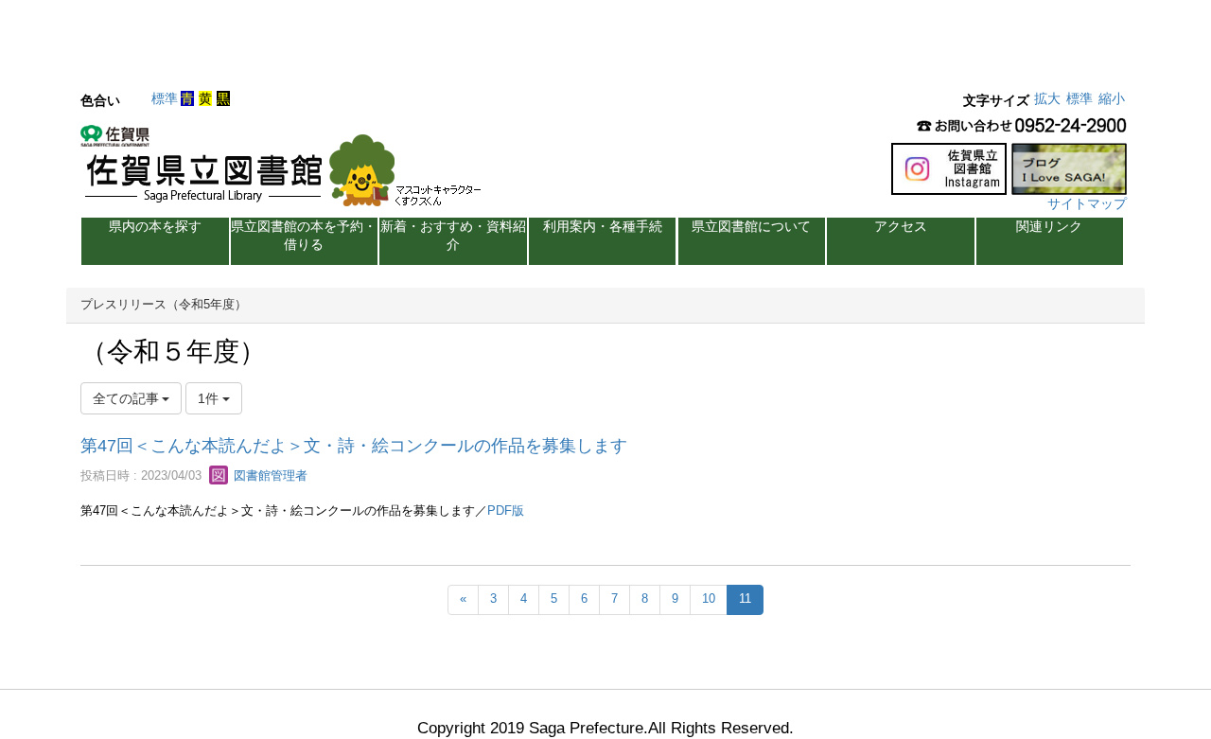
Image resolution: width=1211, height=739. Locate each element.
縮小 (1111, 98)
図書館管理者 (268, 475)
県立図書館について (751, 226)
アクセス (900, 226)
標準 (164, 98)
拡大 (1047, 98)
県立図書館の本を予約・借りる (304, 235)
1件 (210, 398)
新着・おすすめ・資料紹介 (453, 235)
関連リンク (1049, 226)
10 (708, 599)
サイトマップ (1087, 203)
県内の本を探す (155, 226)
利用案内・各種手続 (602, 226)
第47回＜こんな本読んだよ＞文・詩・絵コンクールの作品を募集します (353, 445)
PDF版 (505, 511)
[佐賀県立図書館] (285, 171)
